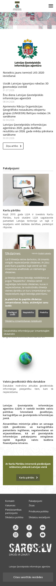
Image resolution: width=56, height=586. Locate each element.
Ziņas (32, 505)
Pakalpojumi (35, 501)
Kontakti (9, 501)
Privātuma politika (38, 511)
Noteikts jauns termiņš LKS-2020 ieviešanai (23, 74)
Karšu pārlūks (11, 210)
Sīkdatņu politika (14, 517)
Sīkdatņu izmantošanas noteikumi (23, 320)
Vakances (10, 505)
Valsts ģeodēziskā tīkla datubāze (24, 381)
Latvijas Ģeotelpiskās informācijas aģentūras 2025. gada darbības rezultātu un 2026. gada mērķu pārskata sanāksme (28, 129)
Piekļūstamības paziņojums (13, 511)
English (41, 253)
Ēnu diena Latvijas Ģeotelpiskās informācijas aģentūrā (23, 96)
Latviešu (47, 253)
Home (17, 6)
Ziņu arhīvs (12, 146)
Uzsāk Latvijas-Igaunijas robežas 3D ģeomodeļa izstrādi (26, 85)
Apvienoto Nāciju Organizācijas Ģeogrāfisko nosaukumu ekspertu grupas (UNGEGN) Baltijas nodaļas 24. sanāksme (27, 111)
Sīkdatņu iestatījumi (39, 517)
